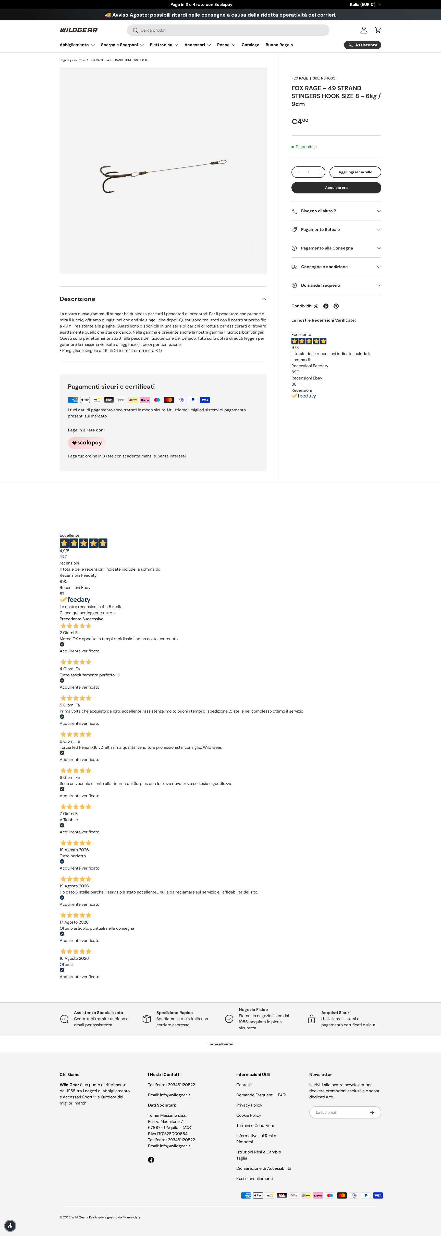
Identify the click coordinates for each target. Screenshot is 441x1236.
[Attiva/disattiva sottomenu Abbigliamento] (93, 45)
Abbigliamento (74, 44)
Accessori (195, 44)
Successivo (92, 619)
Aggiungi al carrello (355, 172)
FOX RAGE (299, 78)
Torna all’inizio (220, 1044)
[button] (378, 30)
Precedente (70, 619)
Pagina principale (72, 60)
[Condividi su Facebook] (326, 306)
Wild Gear (78, 1217)
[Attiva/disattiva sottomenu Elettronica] (176, 45)
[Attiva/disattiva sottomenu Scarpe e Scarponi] (142, 45)
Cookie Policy (248, 1115)
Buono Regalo (279, 44)
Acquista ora (336, 187)
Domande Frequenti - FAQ (261, 1095)
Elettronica (161, 44)
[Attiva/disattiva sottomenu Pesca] (233, 45)
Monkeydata (132, 1217)
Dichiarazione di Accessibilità (263, 1168)
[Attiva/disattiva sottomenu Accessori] (209, 45)
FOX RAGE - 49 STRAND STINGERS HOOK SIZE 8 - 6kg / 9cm (120, 60)
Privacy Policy (249, 1105)
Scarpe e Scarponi (119, 44)
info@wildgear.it (175, 1095)
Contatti (244, 1084)
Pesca (223, 44)
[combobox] (228, 30)
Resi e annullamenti (254, 1178)
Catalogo (251, 44)
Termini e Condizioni (255, 1125)
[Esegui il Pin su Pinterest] (336, 306)
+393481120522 (180, 1084)
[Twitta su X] (316, 306)
